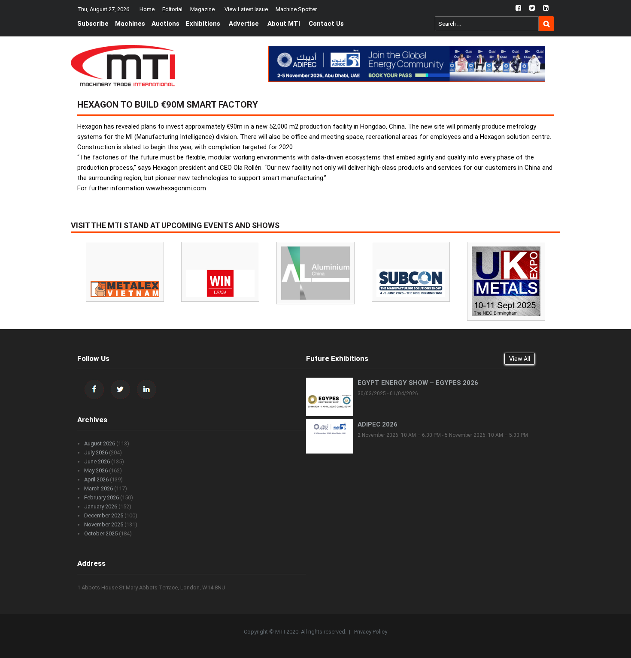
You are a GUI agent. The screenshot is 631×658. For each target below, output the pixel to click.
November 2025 (103, 524)
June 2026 (97, 461)
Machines (130, 23)
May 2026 (96, 470)
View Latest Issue (246, 9)
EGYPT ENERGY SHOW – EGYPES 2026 (418, 383)
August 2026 (99, 443)
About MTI (283, 23)
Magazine (202, 9)
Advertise (244, 23)
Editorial (172, 9)
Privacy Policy (370, 631)
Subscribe (93, 23)
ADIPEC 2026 (377, 424)
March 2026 (98, 488)
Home (147, 9)
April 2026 (96, 479)
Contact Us (326, 23)
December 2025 (103, 515)
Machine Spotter (296, 9)
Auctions (165, 23)
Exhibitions (203, 23)
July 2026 (96, 452)
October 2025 (101, 533)
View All (519, 358)
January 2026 (100, 506)
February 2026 (101, 497)
